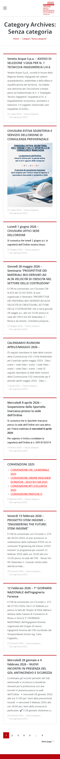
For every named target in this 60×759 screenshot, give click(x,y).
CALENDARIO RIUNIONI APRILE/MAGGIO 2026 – (23, 345)
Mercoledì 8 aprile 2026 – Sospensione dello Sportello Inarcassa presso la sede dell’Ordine (26, 409)
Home (16, 39)
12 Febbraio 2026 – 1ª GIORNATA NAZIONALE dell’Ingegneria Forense (29, 592)
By (19, 117)
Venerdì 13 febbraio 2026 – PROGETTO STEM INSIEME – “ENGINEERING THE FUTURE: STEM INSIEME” (27, 522)
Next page (47, 741)
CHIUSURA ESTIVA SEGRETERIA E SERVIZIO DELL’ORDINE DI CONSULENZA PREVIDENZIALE (29, 135)
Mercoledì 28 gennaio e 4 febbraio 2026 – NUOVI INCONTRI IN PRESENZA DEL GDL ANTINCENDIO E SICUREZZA (29, 666)
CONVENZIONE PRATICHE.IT (26, 494)
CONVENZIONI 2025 (20, 464)
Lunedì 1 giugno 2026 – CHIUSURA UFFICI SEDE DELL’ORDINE (23, 231)
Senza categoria (31, 114)
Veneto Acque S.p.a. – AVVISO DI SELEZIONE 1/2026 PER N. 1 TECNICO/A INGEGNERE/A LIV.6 (29, 63)
